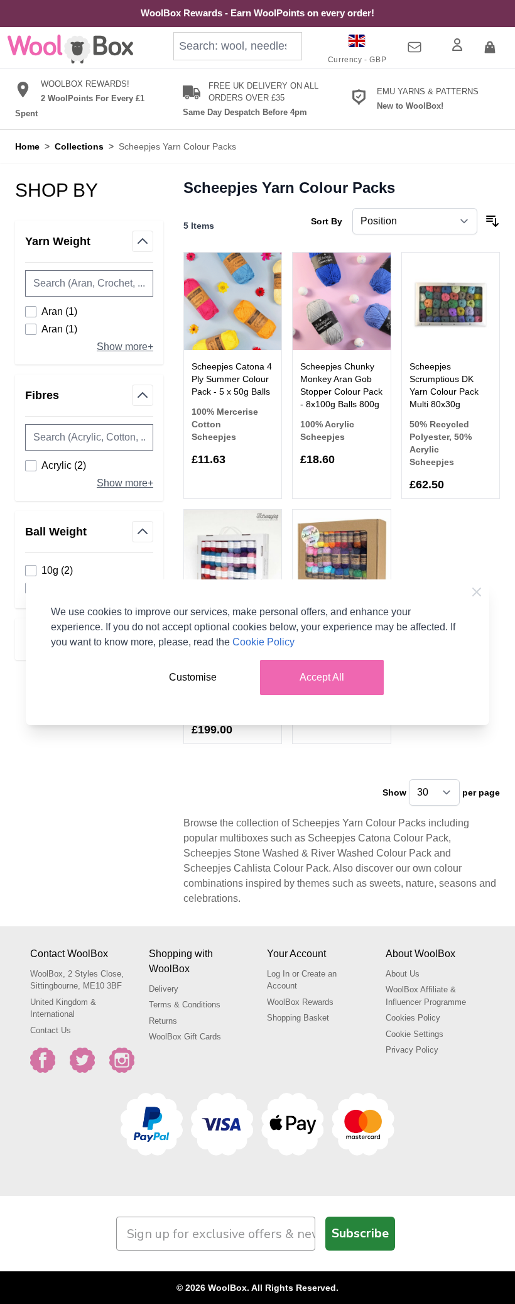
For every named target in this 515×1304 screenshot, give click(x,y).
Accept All (322, 677)
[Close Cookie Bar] (476, 592)
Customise (193, 677)
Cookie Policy (263, 642)
